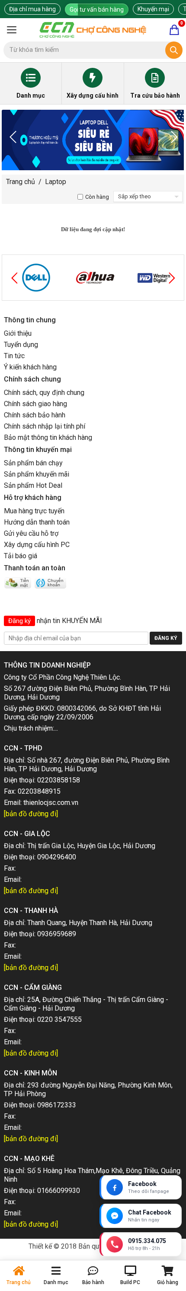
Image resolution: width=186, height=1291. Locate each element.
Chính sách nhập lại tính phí (44, 426)
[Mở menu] (11, 30)
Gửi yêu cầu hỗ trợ (31, 533)
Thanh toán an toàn (34, 568)
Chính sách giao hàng (35, 404)
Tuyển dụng (21, 344)
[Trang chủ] (93, 30)
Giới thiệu (18, 333)
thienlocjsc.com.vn (50, 802)
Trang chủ (20, 182)
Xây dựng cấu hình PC (37, 545)
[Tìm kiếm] (174, 50)
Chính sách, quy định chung (44, 392)
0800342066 (76, 708)
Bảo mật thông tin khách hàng (48, 437)
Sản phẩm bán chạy (33, 463)
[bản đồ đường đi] (31, 814)
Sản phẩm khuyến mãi (36, 474)
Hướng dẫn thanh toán (37, 522)
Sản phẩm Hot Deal (33, 485)
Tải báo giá (20, 556)
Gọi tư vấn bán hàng (97, 9)
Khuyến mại (153, 9)
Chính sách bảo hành (34, 415)
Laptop (55, 182)
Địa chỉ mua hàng (32, 9)
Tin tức (14, 356)
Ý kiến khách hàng (30, 367)
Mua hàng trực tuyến (34, 511)
